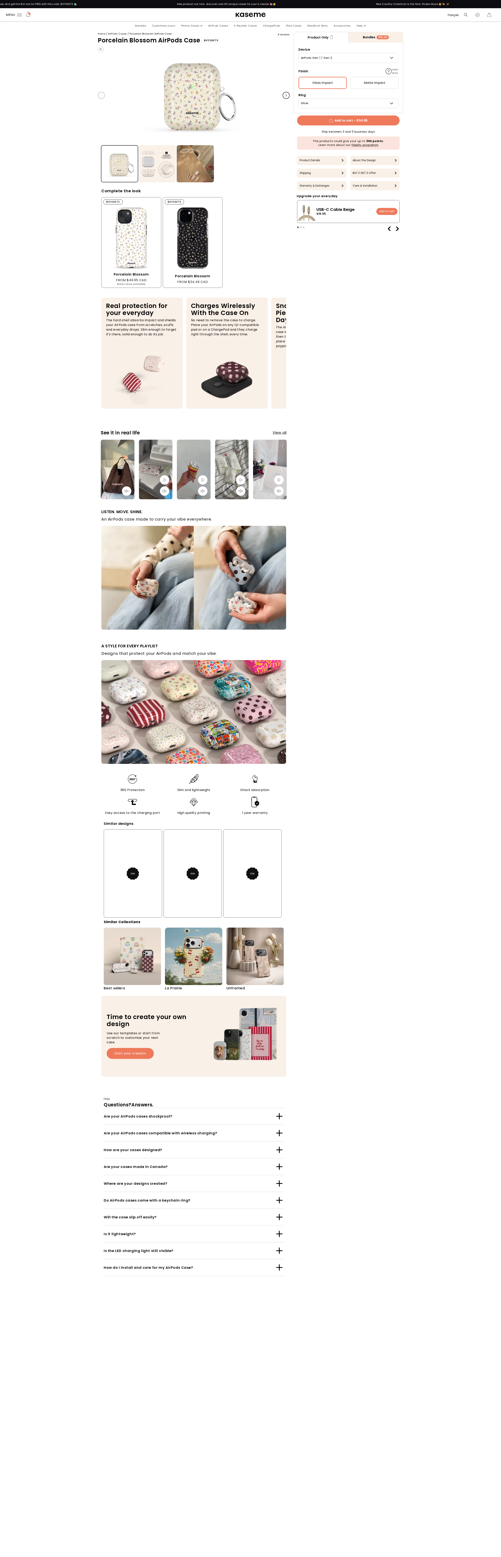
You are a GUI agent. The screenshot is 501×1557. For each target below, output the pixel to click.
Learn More (395, 71)
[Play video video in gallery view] (195, 164)
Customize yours (163, 26)
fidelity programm (364, 145)
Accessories (342, 26)
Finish (303, 71)
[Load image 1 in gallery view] (119, 164)
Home (101, 33)
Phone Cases (190, 26)
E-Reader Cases (245, 26)
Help (360, 26)
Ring (302, 95)
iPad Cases (294, 26)
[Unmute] (126, 491)
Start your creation (130, 1053)
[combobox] (348, 58)
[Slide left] (101, 95)
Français (453, 15)
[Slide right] (286, 95)
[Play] (164, 480)
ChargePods (271, 26)
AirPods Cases (218, 26)
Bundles (140, 26)
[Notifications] (28, 15)
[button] (466, 15)
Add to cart (387, 211)
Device (304, 49)
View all (280, 432)
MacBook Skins (317, 26)
